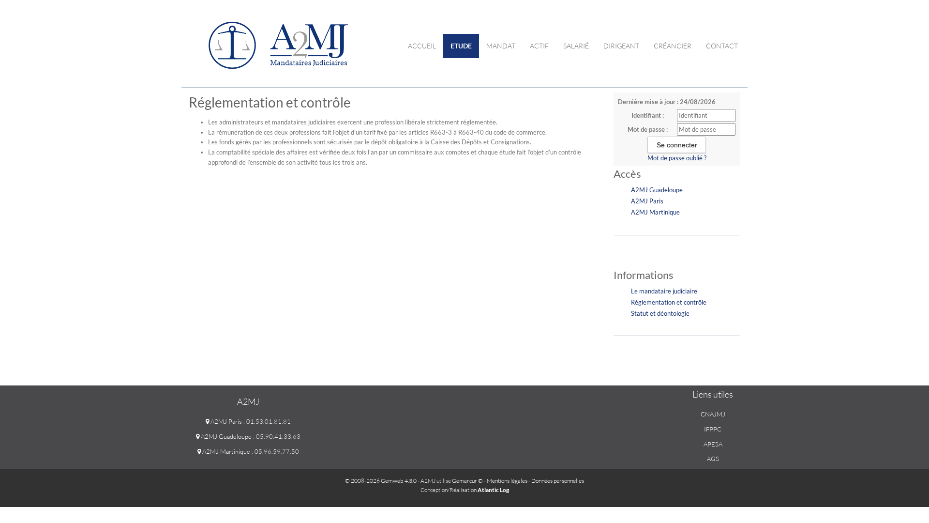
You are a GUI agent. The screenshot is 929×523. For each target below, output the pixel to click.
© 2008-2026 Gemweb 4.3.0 (381, 480)
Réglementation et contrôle (668, 302)
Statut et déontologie (660, 313)
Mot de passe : (648, 129)
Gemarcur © (467, 480)
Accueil (422, 46)
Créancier (672, 46)
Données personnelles (557, 480)
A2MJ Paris (647, 201)
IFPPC (712, 429)
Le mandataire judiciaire (664, 291)
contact (722, 46)
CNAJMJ (713, 414)
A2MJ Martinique (655, 212)
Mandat (500, 46)
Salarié (576, 46)
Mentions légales (507, 480)
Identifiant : (647, 115)
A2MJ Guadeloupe (657, 190)
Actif (539, 46)
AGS (713, 458)
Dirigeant (621, 46)
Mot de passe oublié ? (676, 158)
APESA (713, 444)
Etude (461, 46)
